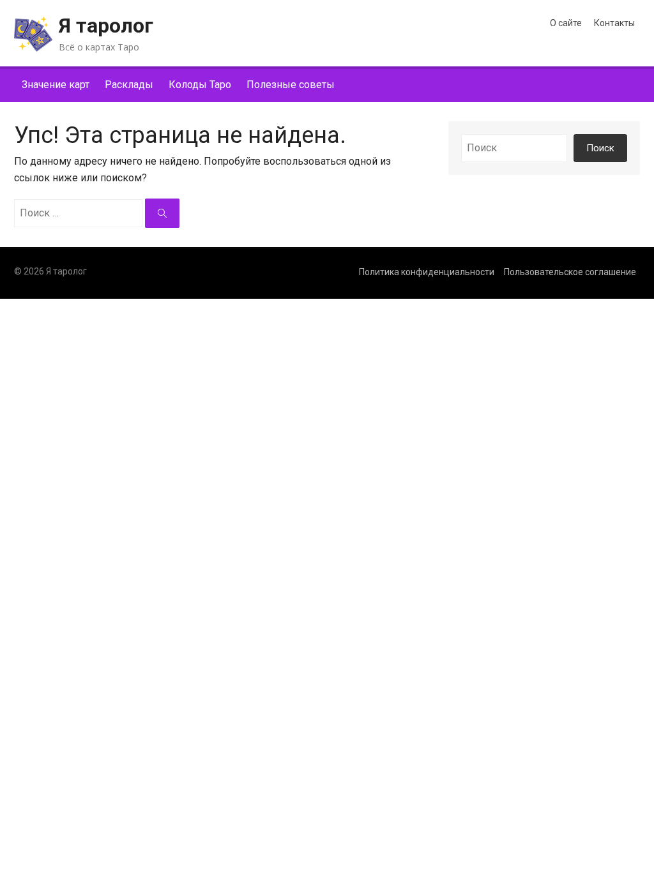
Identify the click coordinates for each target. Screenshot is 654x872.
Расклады (129, 85)
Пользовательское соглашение (570, 272)
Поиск (600, 148)
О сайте (566, 23)
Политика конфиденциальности (426, 272)
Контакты (614, 23)
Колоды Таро (200, 85)
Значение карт (55, 85)
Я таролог (106, 25)
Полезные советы (291, 85)
